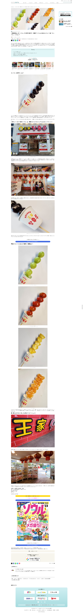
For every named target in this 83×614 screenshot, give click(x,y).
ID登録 (71, 0)
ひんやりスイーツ (25, 578)
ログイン (69, 0)
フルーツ (15, 578)
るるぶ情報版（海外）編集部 (19, 569)
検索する (71, 2)
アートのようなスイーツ (32, 578)
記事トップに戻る (51, 563)
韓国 (12, 578)
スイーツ (38, 578)
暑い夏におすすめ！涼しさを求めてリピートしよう (20, 55)
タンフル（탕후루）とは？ (17, 51)
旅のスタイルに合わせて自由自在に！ (32, 241)
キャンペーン (65, 0)
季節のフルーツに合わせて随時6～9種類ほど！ (19, 54)
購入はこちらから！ (33, 500)
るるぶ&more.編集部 (47, 578)
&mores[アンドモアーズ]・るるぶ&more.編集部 (45, 608)
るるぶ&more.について (35, 608)
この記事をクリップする (33, 551)
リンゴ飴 (42, 578)
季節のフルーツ (20, 578)
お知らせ (62, 0)
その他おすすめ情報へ (68, 26)
